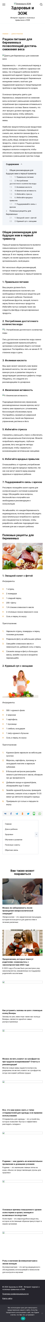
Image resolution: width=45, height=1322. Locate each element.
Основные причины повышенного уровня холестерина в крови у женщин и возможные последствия (21, 1212)
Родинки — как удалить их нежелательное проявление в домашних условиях (22, 1162)
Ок (23, 1318)
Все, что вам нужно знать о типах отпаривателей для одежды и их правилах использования (22, 1113)
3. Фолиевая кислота (23, 187)
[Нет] (42, 1313)
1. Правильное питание (24, 177)
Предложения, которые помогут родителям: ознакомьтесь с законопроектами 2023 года (17, 962)
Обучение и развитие (13, 840)
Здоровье (9, 834)
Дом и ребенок (11, 829)
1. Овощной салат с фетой (25, 218)
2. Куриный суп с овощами (25, 221)
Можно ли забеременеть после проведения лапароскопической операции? (17, 911)
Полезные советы (12, 845)
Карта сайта (7, 1298)
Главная (8, 824)
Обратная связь (11, 850)
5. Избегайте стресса (23, 194)
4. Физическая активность (25, 191)
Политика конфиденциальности (15, 1294)
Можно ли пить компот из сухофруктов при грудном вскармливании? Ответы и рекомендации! (21, 1062)
